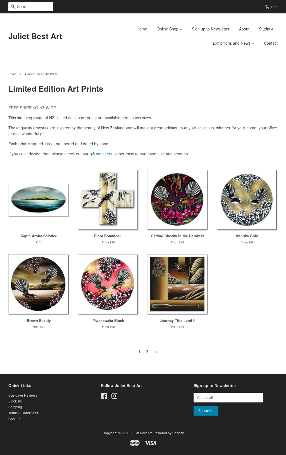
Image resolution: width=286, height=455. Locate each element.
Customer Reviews (22, 395)
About (244, 29)
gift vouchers (101, 154)
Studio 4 (266, 29)
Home (142, 29)
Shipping (15, 406)
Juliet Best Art (35, 36)
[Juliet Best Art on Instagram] (114, 397)
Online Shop (168, 29)
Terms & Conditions (23, 412)
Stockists (15, 401)
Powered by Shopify (168, 432)
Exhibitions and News (232, 43)
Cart (274, 6)
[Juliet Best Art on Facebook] (104, 397)
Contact (271, 43)
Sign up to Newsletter (211, 29)
